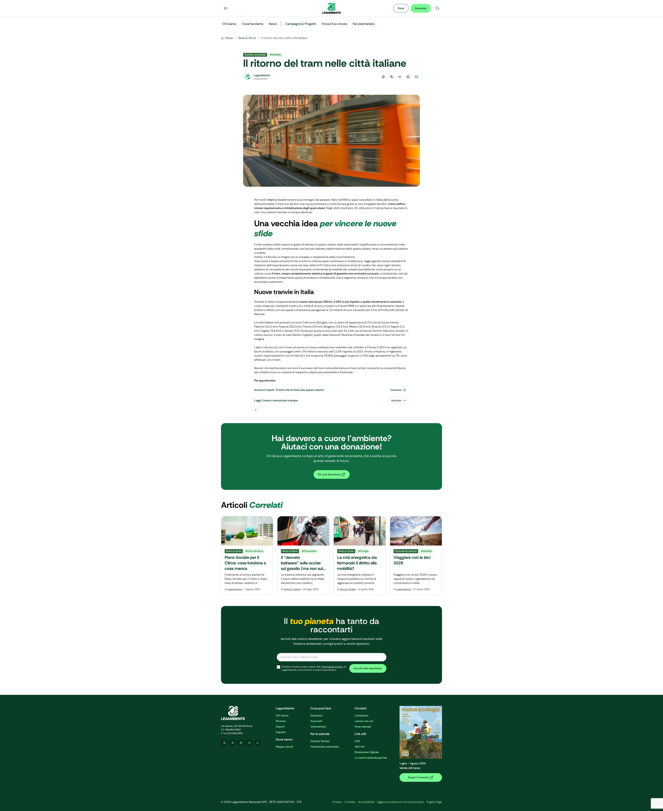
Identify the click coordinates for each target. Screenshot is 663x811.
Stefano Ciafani (292, 589)
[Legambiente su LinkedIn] (257, 742)
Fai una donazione (329, 474)
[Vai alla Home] (331, 8)
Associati (421, 8)
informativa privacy (332, 666)
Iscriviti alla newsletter (368, 668)
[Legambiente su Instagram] (241, 742)
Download (396, 389)
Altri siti (359, 746)
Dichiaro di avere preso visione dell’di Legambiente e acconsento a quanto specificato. (314, 668)
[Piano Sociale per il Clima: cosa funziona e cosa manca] (247, 555)
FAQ (357, 741)
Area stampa (363, 726)
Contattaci (361, 715)
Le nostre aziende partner (371, 757)
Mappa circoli (284, 746)
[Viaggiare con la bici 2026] (416, 555)
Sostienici (316, 715)
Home (229, 38)
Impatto (281, 732)
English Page (434, 802)
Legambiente (234, 589)
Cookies (350, 802)
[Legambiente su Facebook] (224, 742)
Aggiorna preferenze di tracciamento (400, 802)
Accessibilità (366, 802)
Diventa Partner (320, 741)
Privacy (337, 802)
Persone (281, 721)
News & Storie (247, 38)
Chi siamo (282, 715)
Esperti (280, 726)
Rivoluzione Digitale (367, 752)
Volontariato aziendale (324, 746)
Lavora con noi (364, 721)
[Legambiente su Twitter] (232, 742)
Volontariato (318, 726)
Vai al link (396, 400)
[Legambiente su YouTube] (249, 742)
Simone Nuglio (348, 589)
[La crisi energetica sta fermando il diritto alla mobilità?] (360, 555)
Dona (401, 8)
